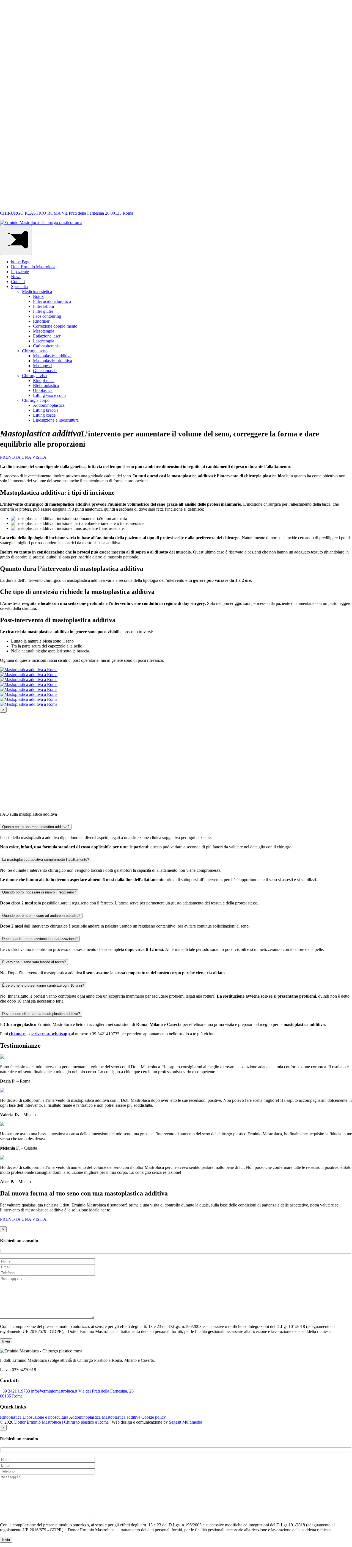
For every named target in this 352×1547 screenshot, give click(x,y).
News (16, 276)
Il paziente (20, 271)
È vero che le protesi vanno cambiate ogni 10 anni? (43, 985)
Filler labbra (43, 306)
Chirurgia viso (34, 375)
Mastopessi (42, 365)
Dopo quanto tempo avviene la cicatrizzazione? (40, 939)
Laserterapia (43, 341)
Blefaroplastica (46, 385)
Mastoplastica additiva (52, 355)
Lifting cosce (44, 415)
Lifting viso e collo (49, 395)
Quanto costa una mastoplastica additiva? (35, 827)
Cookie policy (153, 1417)
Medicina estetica (37, 291)
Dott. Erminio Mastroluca (33, 266)
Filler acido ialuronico (52, 301)
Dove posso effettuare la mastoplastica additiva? (41, 1014)
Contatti (18, 281)
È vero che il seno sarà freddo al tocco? (34, 962)
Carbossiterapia (46, 346)
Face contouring (47, 316)
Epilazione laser (47, 336)
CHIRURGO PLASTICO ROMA (66, 213)
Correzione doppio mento (55, 326)
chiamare (17, 1033)
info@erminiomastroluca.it (54, 1391)
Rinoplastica (43, 380)
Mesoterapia (43, 331)
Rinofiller (41, 321)
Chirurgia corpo (36, 400)
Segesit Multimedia (185, 1422)
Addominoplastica (49, 405)
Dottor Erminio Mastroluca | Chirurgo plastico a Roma (61, 1422)
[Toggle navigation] (16, 240)
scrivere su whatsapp (51, 1033)
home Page (20, 261)
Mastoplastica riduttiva (52, 360)
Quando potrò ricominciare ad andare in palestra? (41, 916)
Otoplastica (43, 390)
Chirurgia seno (35, 350)
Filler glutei (43, 311)
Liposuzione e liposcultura (56, 420)
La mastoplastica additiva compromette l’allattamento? (45, 859)
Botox (38, 296)
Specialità (19, 286)
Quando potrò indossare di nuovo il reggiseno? (39, 892)
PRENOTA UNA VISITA (23, 457)
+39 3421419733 (15, 1391)
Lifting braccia (45, 410)
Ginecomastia (45, 370)
